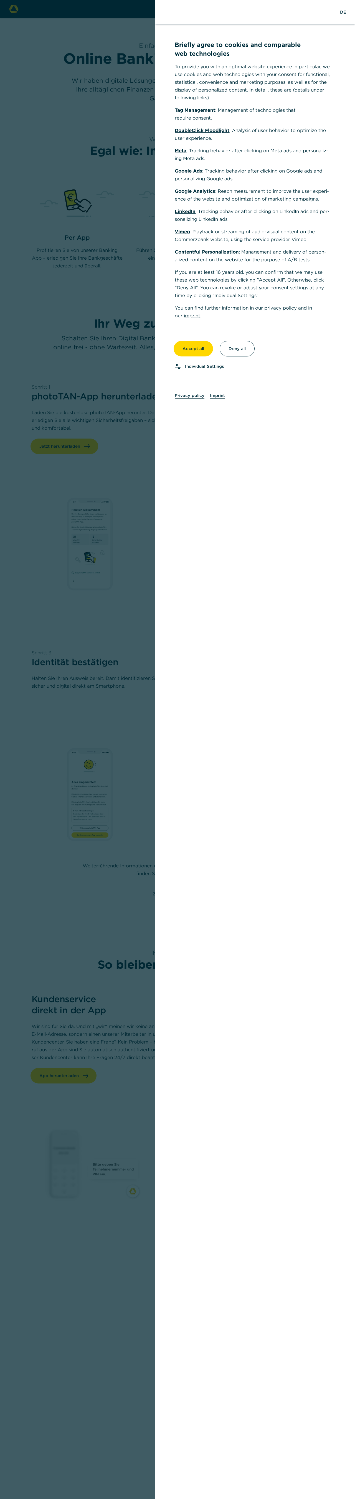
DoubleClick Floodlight (202, 130)
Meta (180, 151)
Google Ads (188, 171)
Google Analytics (195, 191)
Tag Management (195, 110)
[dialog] (177, 749)
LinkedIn (185, 211)
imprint (192, 316)
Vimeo (182, 232)
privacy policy (280, 308)
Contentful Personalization (207, 252)
